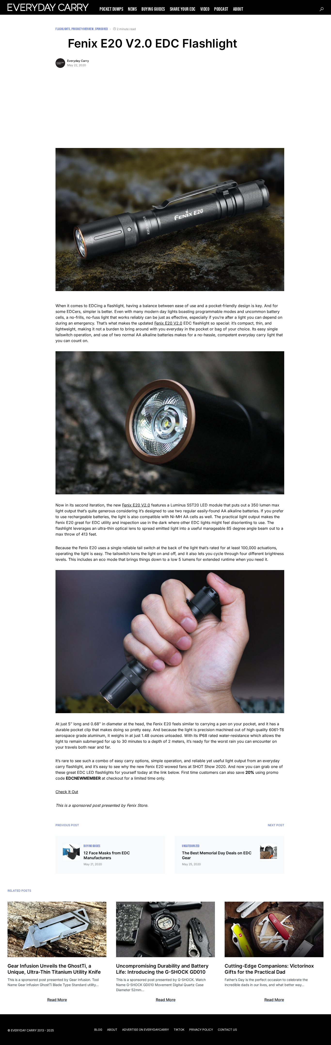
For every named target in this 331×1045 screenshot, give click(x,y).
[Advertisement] (169, 112)
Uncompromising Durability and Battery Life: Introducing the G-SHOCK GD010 (162, 969)
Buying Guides (92, 846)
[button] (321, 9)
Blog (98, 1029)
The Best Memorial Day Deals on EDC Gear (217, 855)
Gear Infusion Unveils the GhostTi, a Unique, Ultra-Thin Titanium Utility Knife (54, 969)
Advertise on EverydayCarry (145, 1029)
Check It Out (66, 791)
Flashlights (62, 29)
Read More (57, 999)
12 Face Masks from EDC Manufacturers (107, 855)
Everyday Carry (78, 61)
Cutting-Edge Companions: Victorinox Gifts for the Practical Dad (269, 969)
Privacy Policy (201, 1029)
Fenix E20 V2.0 (168, 323)
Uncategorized (191, 846)
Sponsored (101, 29)
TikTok (179, 1029)
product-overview (82, 29)
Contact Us (227, 1029)
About (112, 1029)
